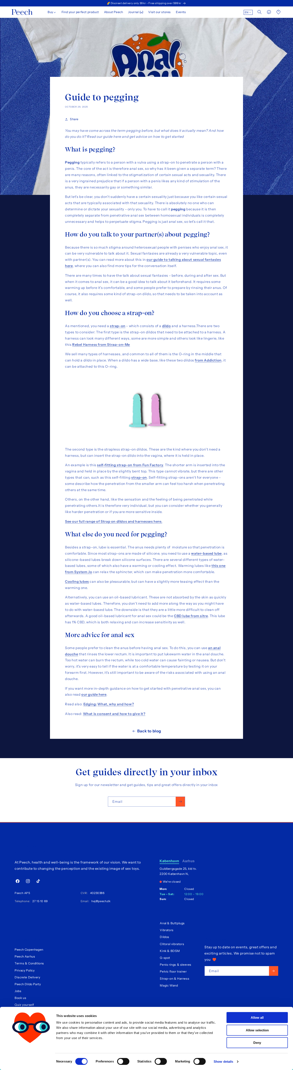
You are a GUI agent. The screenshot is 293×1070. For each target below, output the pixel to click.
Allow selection (257, 1030)
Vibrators (166, 930)
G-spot (165, 958)
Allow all (257, 1017)
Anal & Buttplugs (172, 923)
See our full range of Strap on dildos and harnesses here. (113, 521)
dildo (166, 326)
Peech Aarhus (25, 956)
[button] (52, 12)
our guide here (93, 694)
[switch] (123, 1061)
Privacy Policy (25, 970)
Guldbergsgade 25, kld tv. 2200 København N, (178, 871)
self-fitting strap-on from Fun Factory (130, 465)
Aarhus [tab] (188, 861)
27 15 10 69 (39, 901)
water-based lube (206, 553)
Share (74, 119)
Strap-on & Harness (174, 978)
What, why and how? (115, 704)
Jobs (18, 991)
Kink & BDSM (170, 951)
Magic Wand (169, 985)
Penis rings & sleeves (175, 965)
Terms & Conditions (29, 963)
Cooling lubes (77, 581)
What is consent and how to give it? (114, 714)
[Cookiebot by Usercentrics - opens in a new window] (31, 1061)
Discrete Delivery (27, 977)
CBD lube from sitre (191, 616)
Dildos (164, 937)
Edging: (90, 704)
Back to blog (149, 731)
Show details (223, 1061)
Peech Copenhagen (29, 950)
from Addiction (208, 360)
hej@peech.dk (100, 901)
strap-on (117, 326)
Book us (20, 998)
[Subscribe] (180, 801)
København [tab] (169, 861)
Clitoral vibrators (172, 944)
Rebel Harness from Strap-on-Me (101, 344)
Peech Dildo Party (28, 984)
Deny (257, 1042)
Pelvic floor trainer (173, 971)
